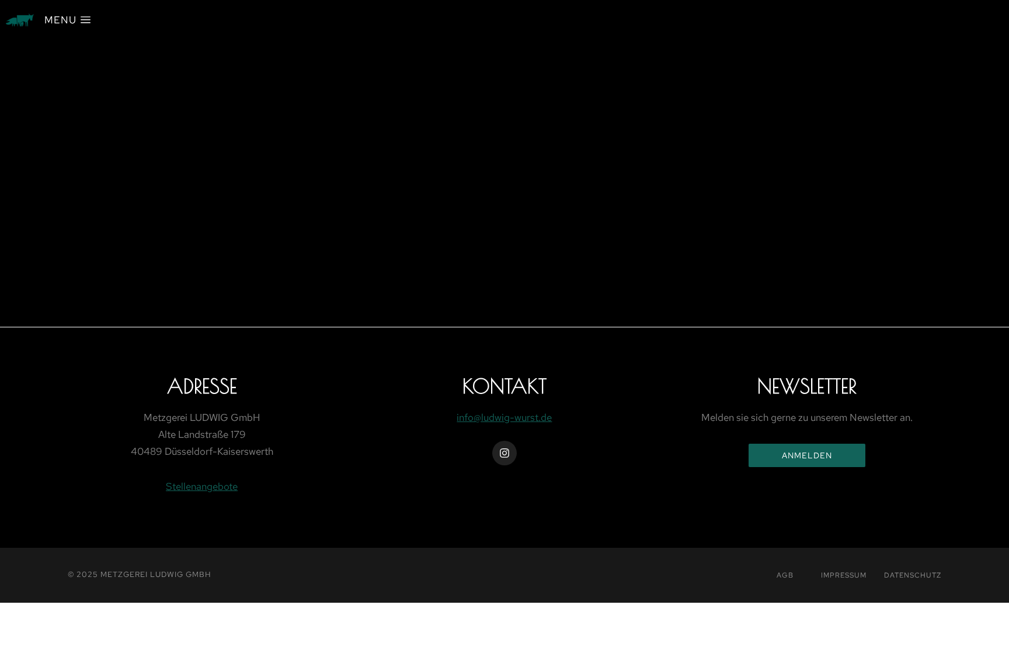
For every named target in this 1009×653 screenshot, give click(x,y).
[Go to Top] (992, 636)
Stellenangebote (202, 486)
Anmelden (807, 455)
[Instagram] (504, 453)
